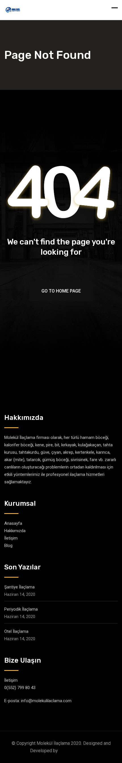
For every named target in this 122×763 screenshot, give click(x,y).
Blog (8, 545)
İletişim (11, 538)
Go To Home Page (61, 291)
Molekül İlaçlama (75, 750)
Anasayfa (13, 523)
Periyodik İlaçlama (21, 609)
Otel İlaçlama (16, 631)
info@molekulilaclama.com (46, 700)
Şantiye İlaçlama (19, 587)
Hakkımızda (15, 530)
